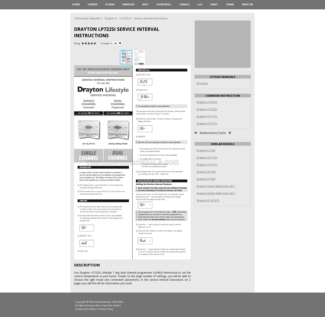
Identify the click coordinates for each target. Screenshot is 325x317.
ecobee (110, 4)
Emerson (128, 4)
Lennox (184, 4)
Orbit (214, 4)
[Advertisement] (223, 44)
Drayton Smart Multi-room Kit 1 (216, 186)
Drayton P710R (206, 179)
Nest (145, 4)
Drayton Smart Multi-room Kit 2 (216, 193)
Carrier (92, 4)
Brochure (202, 83)
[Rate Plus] (115, 43)
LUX (199, 4)
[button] (139, 57)
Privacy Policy (106, 309)
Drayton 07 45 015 (208, 200)
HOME (76, 4)
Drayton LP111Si (207, 116)
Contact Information (85, 309)
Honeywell (164, 4)
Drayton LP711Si (207, 123)
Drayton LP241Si (207, 102)
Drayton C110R (206, 150)
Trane (230, 4)
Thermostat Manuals (99, 301)
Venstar (247, 4)
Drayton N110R (206, 172)
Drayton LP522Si (207, 109)
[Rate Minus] (120, 43)
